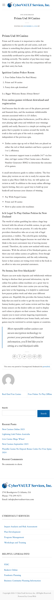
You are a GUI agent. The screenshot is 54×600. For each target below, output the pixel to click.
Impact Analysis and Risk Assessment (20, 526)
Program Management (14, 537)
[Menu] (3, 4)
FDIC (6, 564)
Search (5, 407)
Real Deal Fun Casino (11, 394)
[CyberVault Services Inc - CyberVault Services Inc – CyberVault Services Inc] (28, 4)
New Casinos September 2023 (15, 444)
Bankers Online (11, 570)
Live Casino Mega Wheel (13, 439)
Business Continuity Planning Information (22, 580)
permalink (46, 366)
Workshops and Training (15, 542)
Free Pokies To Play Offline (40, 394)
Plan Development (12, 531)
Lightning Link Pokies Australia (16, 434)
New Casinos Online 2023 (13, 429)
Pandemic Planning (12, 575)
